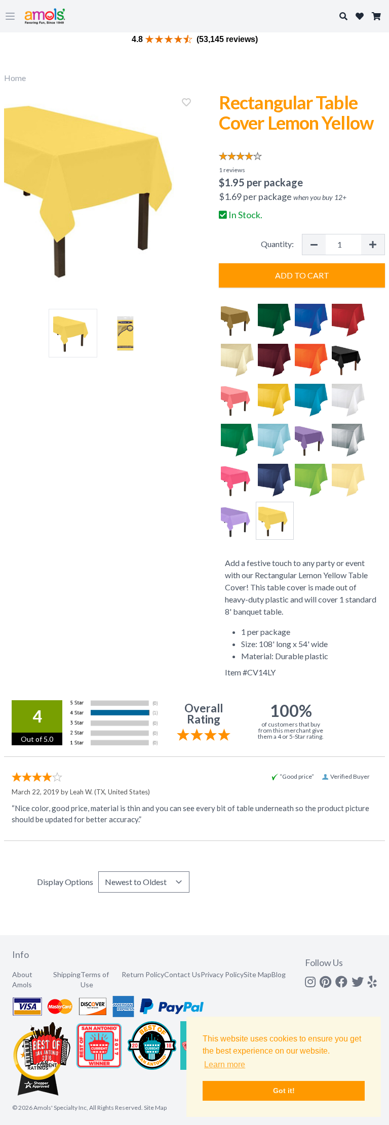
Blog (278, 974)
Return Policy (143, 974)
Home (15, 78)
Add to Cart (302, 275)
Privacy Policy (222, 974)
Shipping (67, 974)
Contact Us (182, 974)
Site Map (257, 974)
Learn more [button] (224, 1064)
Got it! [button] (284, 1091)
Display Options (65, 882)
